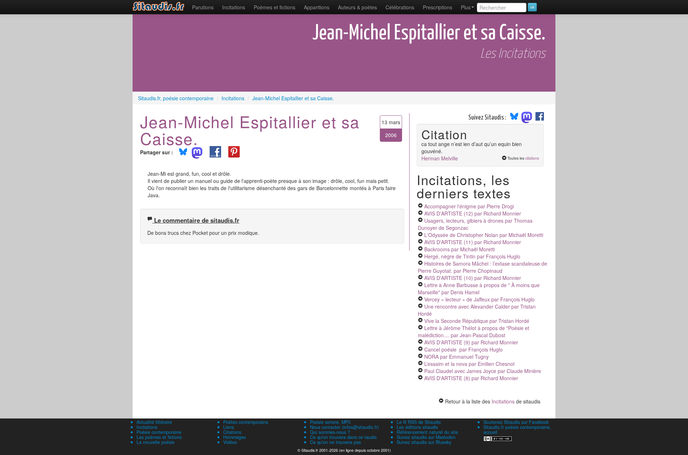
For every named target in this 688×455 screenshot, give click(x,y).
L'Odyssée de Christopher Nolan (483, 234)
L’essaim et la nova (469, 363)
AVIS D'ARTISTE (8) (471, 378)
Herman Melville (439, 158)
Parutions (203, 7)
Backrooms (459, 249)
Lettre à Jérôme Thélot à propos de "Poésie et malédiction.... (473, 331)
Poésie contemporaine (159, 432)
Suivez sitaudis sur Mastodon (426, 437)
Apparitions (316, 7)
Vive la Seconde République (476, 320)
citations (532, 158)
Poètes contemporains (245, 422)
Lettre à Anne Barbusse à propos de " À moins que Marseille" (479, 288)
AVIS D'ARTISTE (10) (472, 277)
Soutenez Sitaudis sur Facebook (516, 422)
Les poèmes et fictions (159, 437)
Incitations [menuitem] (233, 7)
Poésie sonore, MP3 (330, 422)
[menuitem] (203, 7)
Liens (228, 427)
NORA (456, 356)
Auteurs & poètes (357, 7)
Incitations (503, 401)
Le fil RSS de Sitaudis (419, 422)
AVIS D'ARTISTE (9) (471, 342)
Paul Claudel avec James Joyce (482, 370)
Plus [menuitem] (465, 7)
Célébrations (400, 7)
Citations (232, 432)
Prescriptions (437, 7)
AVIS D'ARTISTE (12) (472, 213)
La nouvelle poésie (156, 442)
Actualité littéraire (154, 422)
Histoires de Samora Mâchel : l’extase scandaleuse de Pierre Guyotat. (482, 267)
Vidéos (230, 442)
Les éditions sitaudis (417, 427)
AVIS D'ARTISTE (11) (472, 242)
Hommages (234, 437)
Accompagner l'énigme (469, 206)
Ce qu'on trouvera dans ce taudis (343, 437)
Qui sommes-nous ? (330, 432)
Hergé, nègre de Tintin (472, 256)
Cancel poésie (463, 349)
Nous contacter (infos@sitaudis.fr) (344, 427)
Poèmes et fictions (274, 7)
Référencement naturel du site (427, 432)
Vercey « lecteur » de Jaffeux (479, 299)
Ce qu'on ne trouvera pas (335, 442)
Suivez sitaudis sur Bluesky (424, 442)
